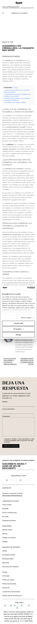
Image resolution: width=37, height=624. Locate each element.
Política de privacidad (9, 584)
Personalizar (17, 329)
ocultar (15, 87)
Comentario (6, 416)
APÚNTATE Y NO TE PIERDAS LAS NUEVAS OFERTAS (18, 460)
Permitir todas (18, 323)
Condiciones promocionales (11, 591)
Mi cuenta (5, 516)
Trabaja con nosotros (9, 537)
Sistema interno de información (12, 595)
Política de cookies (8, 580)
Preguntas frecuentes (9, 520)
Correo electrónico (8, 409)
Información (6, 587)
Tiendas (4, 542)
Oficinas (4, 533)
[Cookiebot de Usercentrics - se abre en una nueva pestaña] (27, 288)
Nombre (5, 402)
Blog (3, 6)
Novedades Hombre (8, 555)
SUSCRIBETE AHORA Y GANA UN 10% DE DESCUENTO (14, 466)
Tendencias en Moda (13, 6)
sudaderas (10, 144)
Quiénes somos (7, 529)
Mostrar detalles (26, 317)
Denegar (18, 335)
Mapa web (5, 562)
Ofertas (4, 551)
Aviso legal (5, 576)
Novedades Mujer (8, 559)
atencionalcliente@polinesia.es (12, 495)
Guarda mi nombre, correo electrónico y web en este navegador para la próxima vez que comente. (19, 440)
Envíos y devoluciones (9, 512)
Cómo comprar (7, 504)
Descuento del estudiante (10, 566)
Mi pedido (5, 508)
